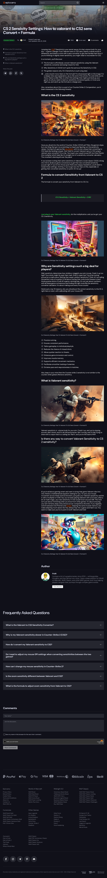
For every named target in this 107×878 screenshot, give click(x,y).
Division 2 (57, 821)
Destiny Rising (58, 817)
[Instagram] (13, 859)
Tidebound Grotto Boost (61, 794)
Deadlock (31, 825)
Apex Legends (32, 813)
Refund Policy (7, 794)
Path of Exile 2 (7, 840)
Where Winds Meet (9, 846)
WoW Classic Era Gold (9, 815)
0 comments (95, 40)
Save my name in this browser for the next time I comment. (23, 734)
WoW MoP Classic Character (88, 800)
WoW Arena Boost (33, 798)
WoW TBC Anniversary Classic (37, 838)
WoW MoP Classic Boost (86, 792)
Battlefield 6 (32, 819)
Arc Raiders (32, 815)
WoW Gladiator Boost (60, 802)
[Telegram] (20, 859)
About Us (6, 800)
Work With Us (7, 804)
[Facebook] (6, 859)
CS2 (53, 49)
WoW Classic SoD (33, 844)
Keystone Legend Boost (61, 798)
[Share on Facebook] (16, 73)
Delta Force (57, 813)
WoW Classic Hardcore (35, 842)
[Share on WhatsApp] (10, 73)
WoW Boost (31, 792)
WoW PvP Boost (33, 796)
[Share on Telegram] (5, 73)
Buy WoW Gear (58, 804)
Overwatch (6, 836)
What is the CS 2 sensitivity (13, 49)
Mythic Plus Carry (33, 802)
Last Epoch (82, 821)
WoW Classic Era (33, 840)
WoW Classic (32, 836)
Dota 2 (56, 823)
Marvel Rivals (83, 827)
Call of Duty (32, 821)
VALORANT (69, 149)
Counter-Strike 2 (17, 8)
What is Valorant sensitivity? (13, 63)
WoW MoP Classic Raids (86, 796)
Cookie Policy (7, 796)
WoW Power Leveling (34, 800)
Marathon (82, 825)
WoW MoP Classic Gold (86, 798)
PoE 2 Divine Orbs (8, 823)
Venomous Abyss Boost (61, 792)
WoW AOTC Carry (59, 796)
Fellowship (82, 817)
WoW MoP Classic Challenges (88, 802)
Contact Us (6, 802)
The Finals (6, 842)
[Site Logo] (9, 2)
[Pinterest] (27, 859)
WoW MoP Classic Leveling (87, 794)
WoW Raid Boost (33, 794)
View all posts (57, 587)
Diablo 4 (56, 819)
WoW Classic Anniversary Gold (12, 819)
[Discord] (34, 859)
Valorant (5, 844)
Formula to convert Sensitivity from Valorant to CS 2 (15, 53)
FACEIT (68, 506)
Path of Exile (6, 838)
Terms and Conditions (9, 798)
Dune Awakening (59, 825)
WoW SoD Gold (7, 817)
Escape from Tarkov (85, 815)
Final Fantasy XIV (84, 819)
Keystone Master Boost (61, 800)
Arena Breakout (33, 817)
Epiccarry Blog (7, 8)
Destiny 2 (57, 815)
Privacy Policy (7, 792)
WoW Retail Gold (8, 813)
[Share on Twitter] (21, 73)
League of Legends (85, 823)
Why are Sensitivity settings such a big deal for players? (15, 58)
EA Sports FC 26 (84, 813)
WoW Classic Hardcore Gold (11, 821)
